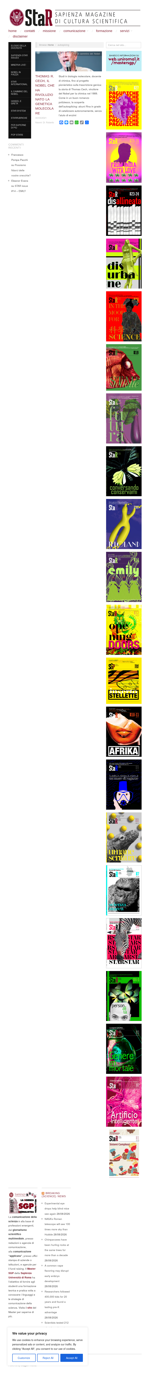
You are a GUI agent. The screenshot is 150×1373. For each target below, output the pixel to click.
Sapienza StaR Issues (19, 56)
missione (49, 31)
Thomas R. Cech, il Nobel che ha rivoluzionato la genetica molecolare (45, 94)
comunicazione (74, 31)
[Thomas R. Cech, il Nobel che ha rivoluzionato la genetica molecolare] (68, 62)
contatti (29, 31)
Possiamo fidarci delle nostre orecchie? (21, 170)
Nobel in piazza (16, 73)
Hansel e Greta (16, 102)
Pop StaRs (17, 134)
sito (29, 1307)
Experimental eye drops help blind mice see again (57, 1208)
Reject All (48, 1358)
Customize (24, 1358)
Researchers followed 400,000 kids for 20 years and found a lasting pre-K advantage (57, 1302)
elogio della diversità (18, 47)
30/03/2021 (41, 117)
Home (12, 31)
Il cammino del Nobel (19, 92)
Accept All (71, 1358)
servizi (124, 31)
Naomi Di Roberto (44, 122)
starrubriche (19, 117)
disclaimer (20, 36)
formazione (104, 31)
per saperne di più (18, 126)
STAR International (19, 83)
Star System (18, 110)
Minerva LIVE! (18, 64)
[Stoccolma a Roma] (75, 17)
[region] (47, 1346)
